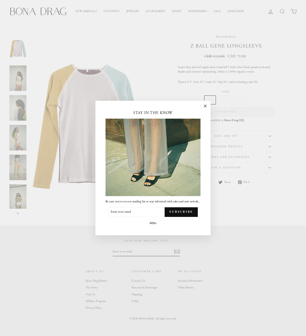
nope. (153, 223)
